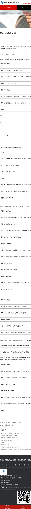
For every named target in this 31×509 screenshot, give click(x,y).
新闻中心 (15, 462)
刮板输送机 (12, 489)
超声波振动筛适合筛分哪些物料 (9, 438)
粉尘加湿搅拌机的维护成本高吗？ (9, 435)
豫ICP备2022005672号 (24, 456)
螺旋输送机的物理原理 (6, 440)
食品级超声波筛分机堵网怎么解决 (9, 447)
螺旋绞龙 (10, 487)
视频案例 (20, 462)
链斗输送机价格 (9, 425)
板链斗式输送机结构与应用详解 (13, 422)
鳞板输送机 (23, 487)
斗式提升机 (6, 489)
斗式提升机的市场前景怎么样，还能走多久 (12, 433)
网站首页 (8, 8)
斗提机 (18, 487)
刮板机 (2, 442)
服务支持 (24, 462)
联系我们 (29, 462)
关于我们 (7, 462)
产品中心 (11, 462)
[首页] (11, 4)
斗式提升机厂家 (5, 444)
